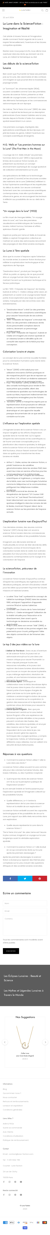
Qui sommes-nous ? (12, 1093)
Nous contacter (10, 1097)
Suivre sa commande (12, 1127)
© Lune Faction (25, 1205)
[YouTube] (21, 1181)
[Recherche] (42, 10)
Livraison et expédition (13, 1105)
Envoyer (11, 951)
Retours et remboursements (16, 1101)
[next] (45, 1042)
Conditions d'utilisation (13, 1136)
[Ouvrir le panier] (47, 10)
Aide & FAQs (8, 1123)
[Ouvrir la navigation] (3, 10)
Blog (5, 1089)
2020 (25, 1209)
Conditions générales (12, 1109)
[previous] (5, 1042)
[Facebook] (4, 1181)
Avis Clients (8, 1132)
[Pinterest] (15, 1181)
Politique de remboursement (16, 1140)
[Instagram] (9, 1181)
